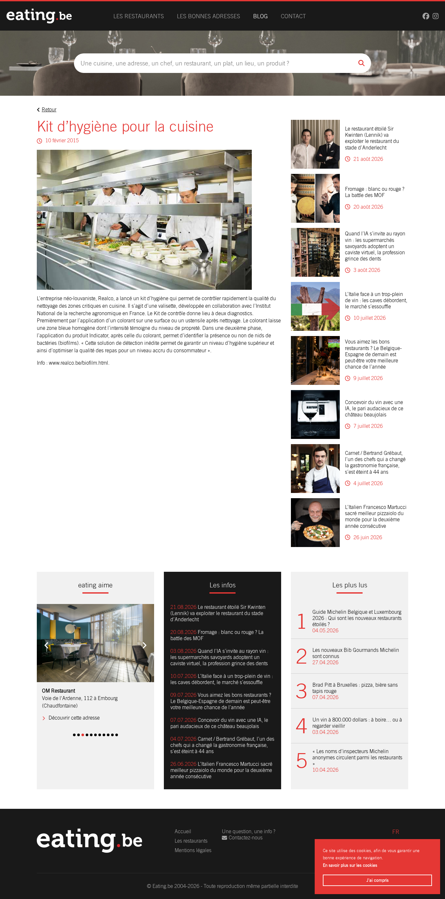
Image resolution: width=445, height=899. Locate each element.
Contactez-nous (246, 838)
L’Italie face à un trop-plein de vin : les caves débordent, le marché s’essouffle (376, 300)
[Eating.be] (39, 15)
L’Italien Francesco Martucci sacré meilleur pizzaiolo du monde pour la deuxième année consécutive (376, 516)
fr (395, 831)
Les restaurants (138, 16)
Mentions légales (193, 850)
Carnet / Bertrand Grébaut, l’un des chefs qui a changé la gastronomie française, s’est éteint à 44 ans (375, 462)
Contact (293, 16)
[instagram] (435, 16)
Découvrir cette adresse (74, 718)
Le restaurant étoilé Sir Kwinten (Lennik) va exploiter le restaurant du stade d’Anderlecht (372, 138)
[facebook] (426, 16)
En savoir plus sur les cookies (350, 865)
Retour (49, 109)
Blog (260, 16)
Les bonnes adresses (208, 16)
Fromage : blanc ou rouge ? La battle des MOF (374, 192)
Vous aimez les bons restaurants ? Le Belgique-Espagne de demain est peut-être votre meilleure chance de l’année (373, 354)
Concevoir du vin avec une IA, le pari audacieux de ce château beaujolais (374, 408)
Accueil (183, 831)
